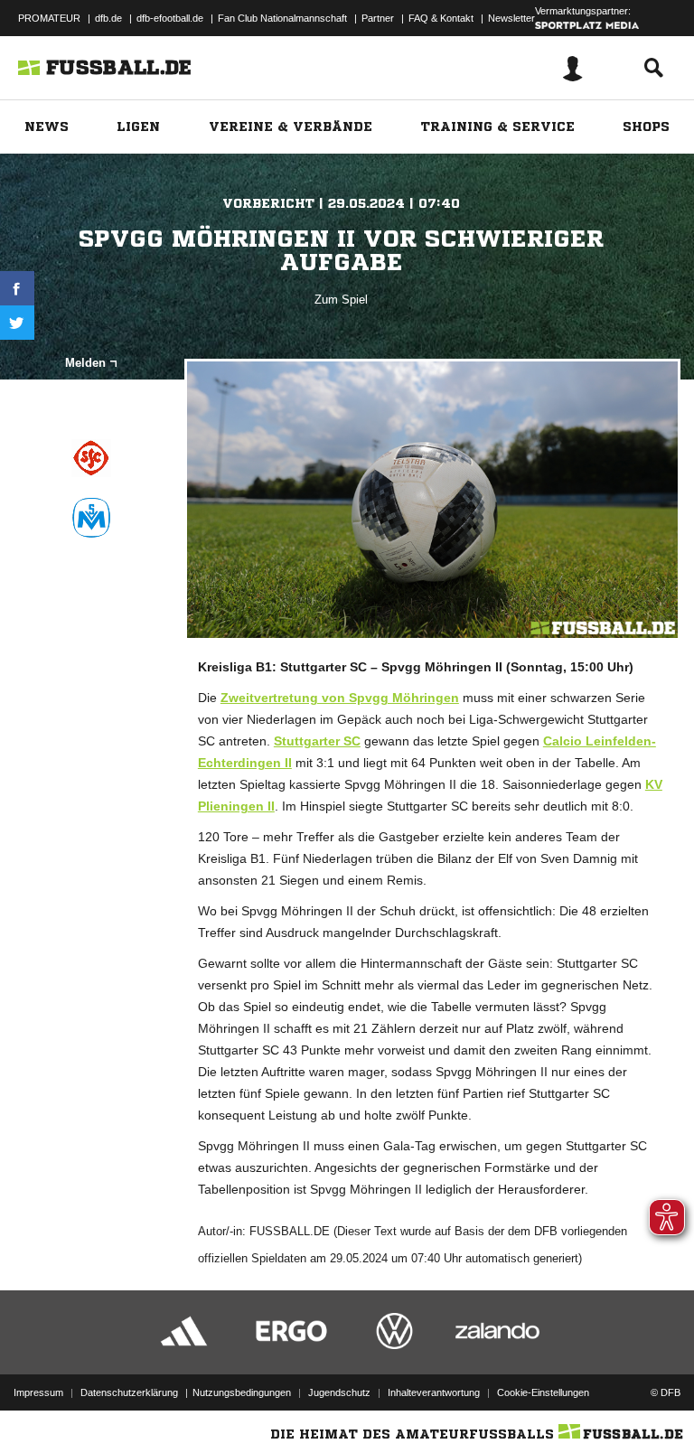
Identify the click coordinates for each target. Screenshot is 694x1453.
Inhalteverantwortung (434, 1392)
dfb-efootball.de (169, 18)
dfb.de (108, 18)
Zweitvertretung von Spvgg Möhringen (339, 697)
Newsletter (511, 18)
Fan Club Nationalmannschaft (282, 18)
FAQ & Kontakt (441, 18)
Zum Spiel (341, 299)
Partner (377, 18)
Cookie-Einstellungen (543, 1392)
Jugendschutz (339, 1392)
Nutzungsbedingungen (241, 1392)
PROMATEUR (49, 18)
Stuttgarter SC (317, 741)
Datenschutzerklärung (129, 1392)
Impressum (38, 1392)
